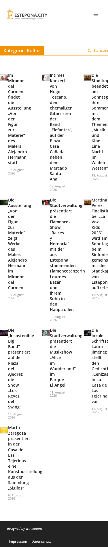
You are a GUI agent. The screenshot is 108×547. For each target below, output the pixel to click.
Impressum (18, 541)
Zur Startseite (98, 50)
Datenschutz (41, 541)
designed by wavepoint (24, 528)
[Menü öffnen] (95, 14)
